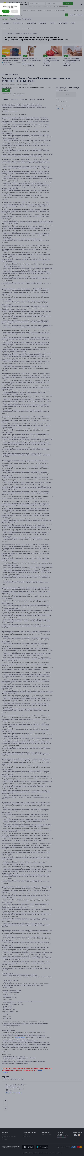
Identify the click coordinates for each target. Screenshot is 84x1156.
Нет (15, 11)
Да (5, 11)
